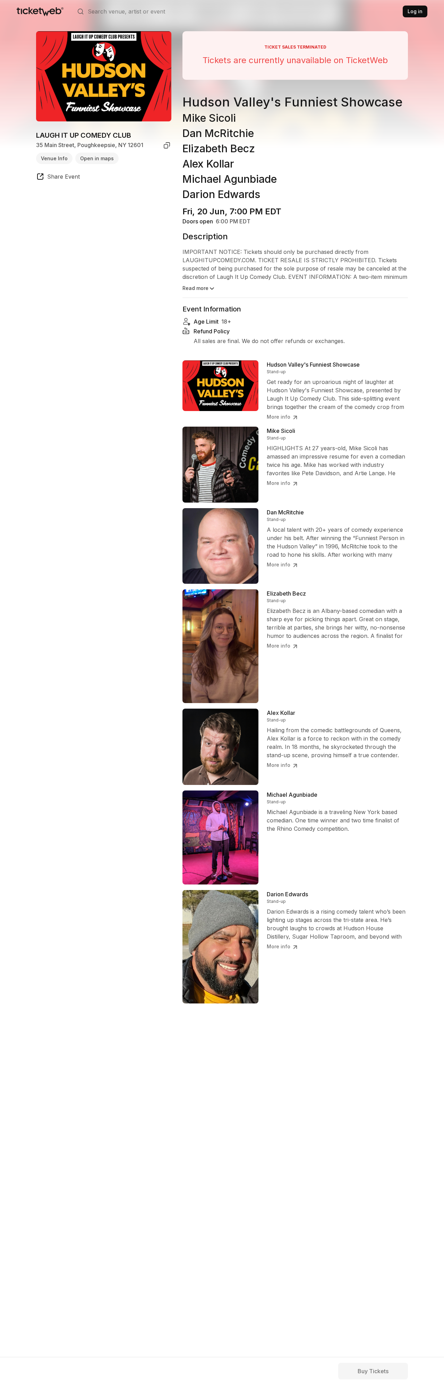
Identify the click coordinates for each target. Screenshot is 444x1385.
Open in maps (97, 158)
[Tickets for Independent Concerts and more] (40, 11)
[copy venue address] (166, 145)
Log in (415, 11)
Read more (195, 288)
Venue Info (54, 158)
